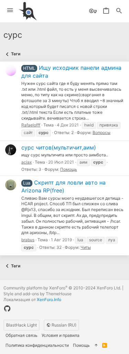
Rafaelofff (30, 125)
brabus (27, 239)
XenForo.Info (49, 299)
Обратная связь (21, 335)
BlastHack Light (21, 325)
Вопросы (101, 132)
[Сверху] (96, 346)
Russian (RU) (63, 325)
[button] (10, 10)
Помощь (68, 169)
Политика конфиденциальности (37, 345)
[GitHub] (7, 308)
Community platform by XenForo (62, 287)
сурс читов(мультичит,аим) (58, 147)
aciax (26, 162)
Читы (85, 247)
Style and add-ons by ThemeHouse (37, 293)
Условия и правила (60, 335)
